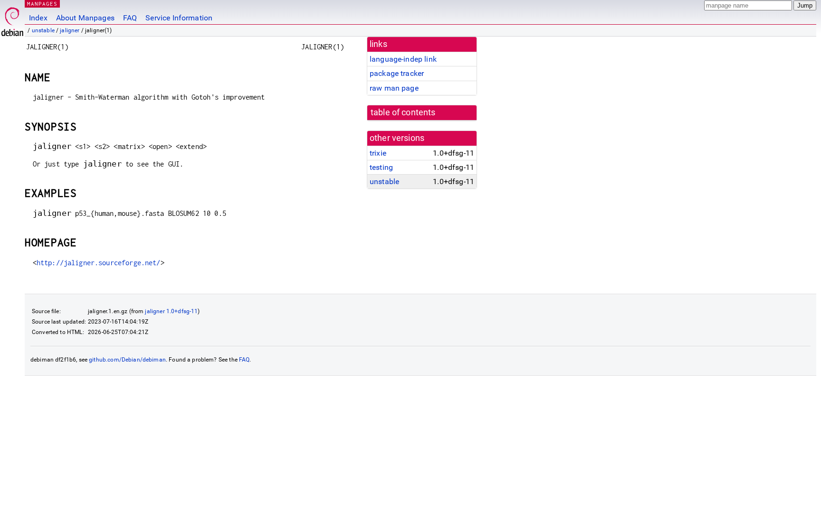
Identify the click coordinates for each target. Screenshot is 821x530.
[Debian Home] (12, 19)
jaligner (69, 30)
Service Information (178, 17)
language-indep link (403, 59)
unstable (43, 30)
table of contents (403, 112)
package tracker (397, 73)
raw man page (394, 88)
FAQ (130, 17)
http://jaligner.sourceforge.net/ (99, 263)
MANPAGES (42, 3)
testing (381, 167)
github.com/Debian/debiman (127, 359)
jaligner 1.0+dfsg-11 (171, 311)
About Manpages (85, 17)
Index (38, 17)
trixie (378, 153)
